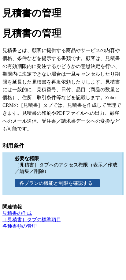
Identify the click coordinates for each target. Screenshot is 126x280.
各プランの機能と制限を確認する (57, 183)
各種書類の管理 (19, 226)
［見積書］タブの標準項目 (31, 219)
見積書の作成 (17, 213)
